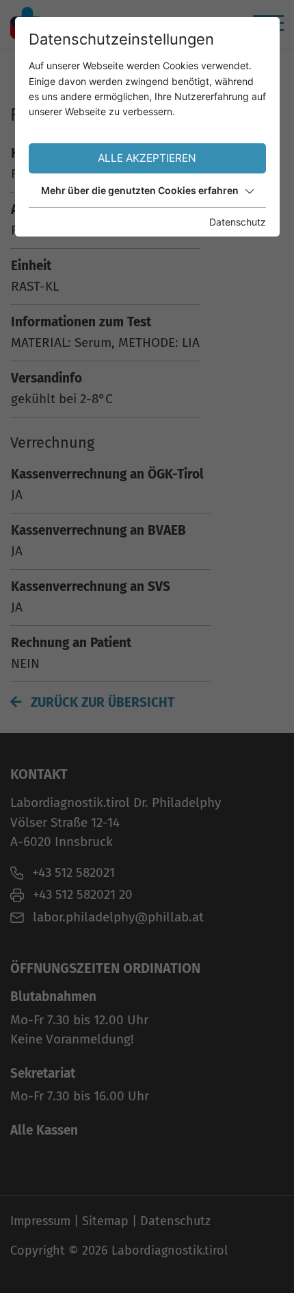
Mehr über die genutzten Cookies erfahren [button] (140, 190)
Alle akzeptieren (147, 158)
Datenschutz (237, 222)
